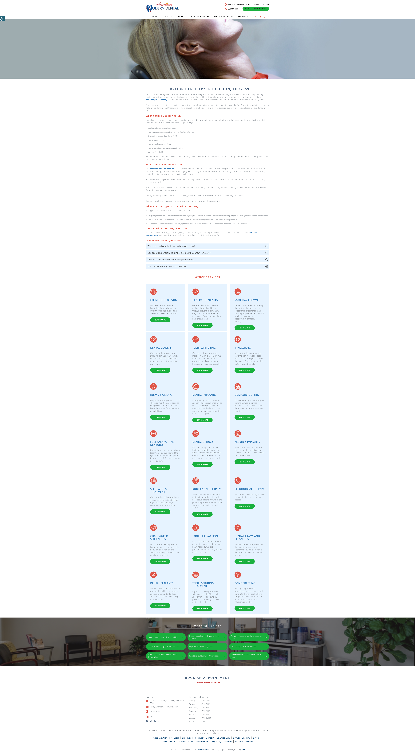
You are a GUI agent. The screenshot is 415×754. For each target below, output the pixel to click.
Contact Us (243, 17)
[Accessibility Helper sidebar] (2, 18)
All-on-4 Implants (247, 442)
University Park (168, 741)
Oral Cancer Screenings (159, 537)
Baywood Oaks (223, 738)
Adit (243, 749)
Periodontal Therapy (249, 489)
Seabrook (228, 741)
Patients (182, 17)
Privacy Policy (203, 749)
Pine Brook (174, 738)
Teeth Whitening (204, 347)
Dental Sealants (161, 583)
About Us (167, 17)
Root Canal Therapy (206, 489)
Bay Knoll (257, 738)
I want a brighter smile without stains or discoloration (166, 655)
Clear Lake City (160, 738)
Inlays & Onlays (161, 394)
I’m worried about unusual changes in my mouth (249, 637)
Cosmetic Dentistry (223, 17)
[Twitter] (261, 16)
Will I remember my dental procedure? (167, 266)
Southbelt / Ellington (204, 738)
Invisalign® (243, 347)
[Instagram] (264, 16)
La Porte (239, 741)
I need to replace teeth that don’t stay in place (249, 655)
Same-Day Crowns (247, 300)
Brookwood (187, 738)
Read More (160, 320)
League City (216, 741)
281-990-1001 (233, 9)
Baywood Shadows (241, 738)
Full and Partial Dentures (162, 443)
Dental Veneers (161, 347)
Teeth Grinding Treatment (203, 584)
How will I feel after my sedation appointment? (171, 259)
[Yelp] (268, 16)
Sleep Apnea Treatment (158, 490)
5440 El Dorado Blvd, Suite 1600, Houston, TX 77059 (248, 4)
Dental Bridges (203, 442)
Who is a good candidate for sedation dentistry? (171, 246)
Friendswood (202, 741)
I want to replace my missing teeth (249, 646)
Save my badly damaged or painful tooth (166, 646)
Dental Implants (204, 394)
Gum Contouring (247, 394)
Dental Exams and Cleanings (247, 537)
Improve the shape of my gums (207, 646)
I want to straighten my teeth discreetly (207, 655)
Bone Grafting (245, 583)
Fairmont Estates (185, 741)
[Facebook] (256, 16)
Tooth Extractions (205, 536)
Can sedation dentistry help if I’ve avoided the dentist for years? (179, 252)
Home (155, 17)
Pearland (249, 741)
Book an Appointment (255, 9)
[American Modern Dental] (162, 7)
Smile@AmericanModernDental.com (164, 707)
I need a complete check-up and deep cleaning (207, 637)
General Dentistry (200, 17)
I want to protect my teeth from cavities (166, 637)
